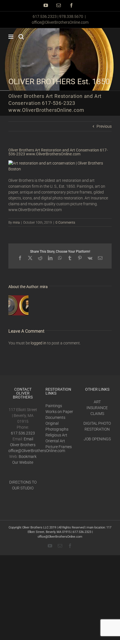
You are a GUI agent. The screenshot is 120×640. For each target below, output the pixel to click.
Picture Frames (58, 447)
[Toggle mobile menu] (11, 37)
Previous (104, 126)
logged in (38, 343)
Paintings (53, 406)
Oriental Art (55, 441)
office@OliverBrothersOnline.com (60, 22)
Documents (55, 417)
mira (16, 222)
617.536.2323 (23, 433)
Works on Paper (59, 411)
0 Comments (65, 222)
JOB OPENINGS (97, 439)
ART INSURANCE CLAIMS (97, 408)
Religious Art (56, 435)
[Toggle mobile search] (21, 37)
